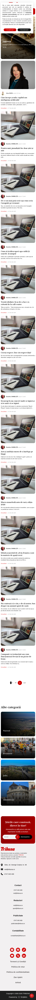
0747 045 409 (9, 874)
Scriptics (24, 997)
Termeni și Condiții (18, 962)
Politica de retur (18, 967)
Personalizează (24, 29)
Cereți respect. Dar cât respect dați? (16, 353)
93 (15, 682)
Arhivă (18, 982)
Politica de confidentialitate (18, 972)
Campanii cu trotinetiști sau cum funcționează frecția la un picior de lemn (16, 656)
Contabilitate (18, 931)
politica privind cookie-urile (9, 16)
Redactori (18, 900)
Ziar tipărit (18, 977)
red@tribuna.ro (9, 869)
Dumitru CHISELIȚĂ (12, 144)
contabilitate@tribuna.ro (18, 935)
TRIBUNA (21, 855)
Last (24, 682)
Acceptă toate (10, 29)
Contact (18, 885)
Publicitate (18, 916)
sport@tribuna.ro (18, 908)
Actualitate (4, 108)
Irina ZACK (9, 93)
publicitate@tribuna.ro (18, 923)
